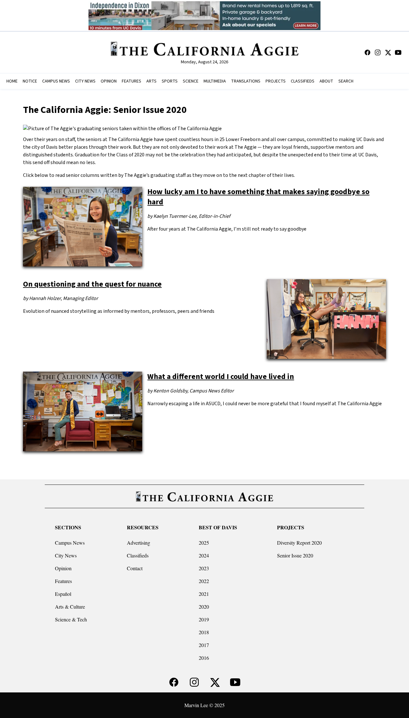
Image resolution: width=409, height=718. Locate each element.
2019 (204, 619)
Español (63, 593)
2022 (204, 581)
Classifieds (138, 555)
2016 (204, 657)
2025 (204, 542)
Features (63, 581)
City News (66, 555)
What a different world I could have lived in (220, 376)
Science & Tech (71, 619)
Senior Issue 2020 (295, 555)
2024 (204, 555)
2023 (204, 568)
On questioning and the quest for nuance (92, 284)
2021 (204, 593)
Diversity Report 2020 (299, 542)
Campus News (70, 542)
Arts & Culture (70, 606)
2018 (204, 632)
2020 (204, 606)
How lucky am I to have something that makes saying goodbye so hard (258, 197)
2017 (204, 645)
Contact (135, 568)
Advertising (138, 542)
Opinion (63, 568)
